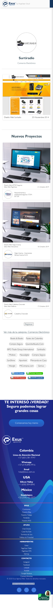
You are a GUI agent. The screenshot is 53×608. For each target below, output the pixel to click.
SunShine (11, 360)
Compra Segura (16, 344)
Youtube (26, 570)
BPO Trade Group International (20, 349)
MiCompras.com (27, 365)
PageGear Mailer (26, 548)
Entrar (26, 545)
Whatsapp (38, 373)
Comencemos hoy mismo (26, 423)
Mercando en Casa (38, 360)
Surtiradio (41, 349)
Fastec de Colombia (34, 338)
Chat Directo (26, 529)
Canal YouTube (26, 532)
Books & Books (16, 338)
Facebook (26, 565)
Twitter (21, 373)
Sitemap (26, 554)
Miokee (12, 354)
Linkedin (26, 568)
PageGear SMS (26, 551)
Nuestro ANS (26, 521)
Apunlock (23, 360)
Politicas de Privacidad (26, 537)
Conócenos (26, 509)
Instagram (26, 562)
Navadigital (24, 354)
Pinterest (22, 377)
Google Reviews (26, 573)
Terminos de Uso (26, 534)
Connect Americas (27, 576)
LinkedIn (40, 377)
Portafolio (26, 518)
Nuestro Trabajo (26, 515)
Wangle (12, 365)
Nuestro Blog (26, 512)
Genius (41, 365)
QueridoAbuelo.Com (35, 344)
